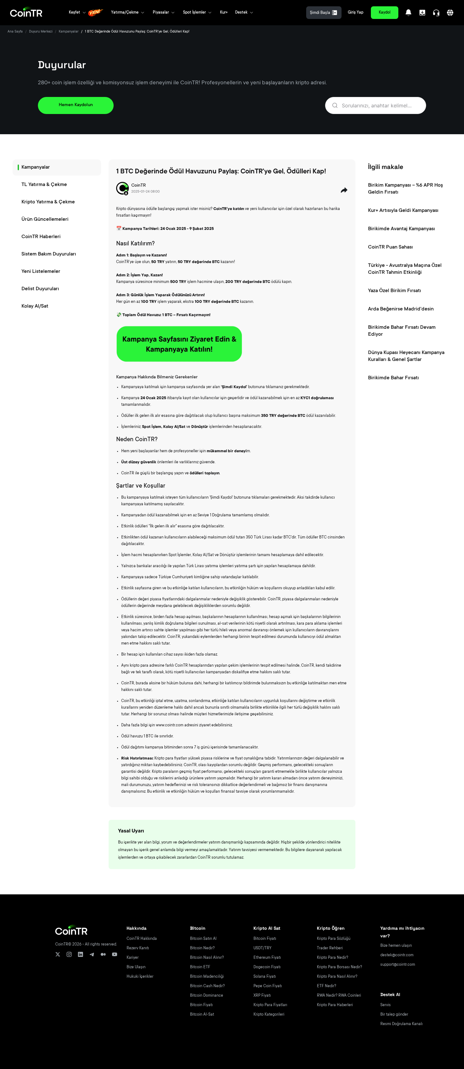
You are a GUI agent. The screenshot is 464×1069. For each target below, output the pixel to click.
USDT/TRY (262, 948)
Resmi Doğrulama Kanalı (401, 1024)
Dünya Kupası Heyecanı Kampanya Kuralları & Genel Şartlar (406, 356)
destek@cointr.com (396, 955)
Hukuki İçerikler (140, 977)
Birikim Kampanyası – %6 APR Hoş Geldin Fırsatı (405, 189)
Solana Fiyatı (264, 977)
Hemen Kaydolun (76, 105)
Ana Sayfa (15, 32)
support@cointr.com (397, 965)
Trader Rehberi (330, 948)
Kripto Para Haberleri (335, 1005)
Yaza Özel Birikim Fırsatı (394, 291)
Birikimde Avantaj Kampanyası (401, 229)
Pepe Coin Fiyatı (267, 986)
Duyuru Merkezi (40, 32)
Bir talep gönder (394, 1014)
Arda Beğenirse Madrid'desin (401, 309)
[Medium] (103, 954)
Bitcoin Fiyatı (201, 1005)
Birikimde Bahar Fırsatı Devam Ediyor (402, 331)
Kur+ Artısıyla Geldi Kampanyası (403, 210)
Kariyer (133, 958)
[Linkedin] (80, 954)
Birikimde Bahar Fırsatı (393, 378)
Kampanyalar (69, 32)
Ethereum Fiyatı (267, 958)
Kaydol (384, 12)
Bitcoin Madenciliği (207, 977)
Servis (385, 1005)
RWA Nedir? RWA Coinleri (339, 996)
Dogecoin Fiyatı (267, 967)
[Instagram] (69, 954)
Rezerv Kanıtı (138, 948)
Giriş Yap (355, 12)
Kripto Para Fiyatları (270, 1005)
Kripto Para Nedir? (332, 958)
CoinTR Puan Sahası (390, 247)
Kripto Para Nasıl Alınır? (337, 977)
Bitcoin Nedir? (202, 948)
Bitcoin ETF (200, 967)
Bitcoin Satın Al (203, 939)
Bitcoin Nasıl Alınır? (207, 958)
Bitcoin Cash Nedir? (207, 986)
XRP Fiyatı (262, 996)
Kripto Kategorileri (268, 1014)
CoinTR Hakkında (142, 939)
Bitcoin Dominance (206, 996)
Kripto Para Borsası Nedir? (339, 967)
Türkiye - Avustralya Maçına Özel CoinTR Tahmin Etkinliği (405, 269)
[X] (57, 954)
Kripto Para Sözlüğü (333, 939)
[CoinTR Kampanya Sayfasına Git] (179, 344)
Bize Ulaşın (136, 967)
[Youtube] (114, 954)
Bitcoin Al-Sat (202, 1014)
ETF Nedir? (326, 986)
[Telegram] (91, 954)
